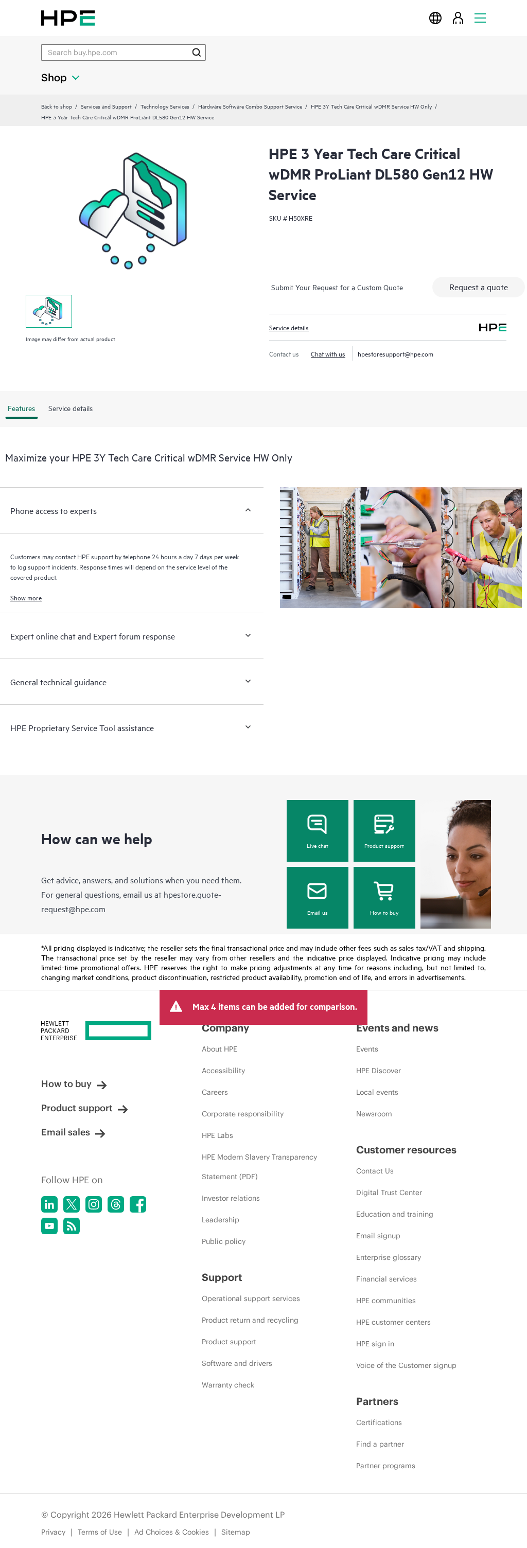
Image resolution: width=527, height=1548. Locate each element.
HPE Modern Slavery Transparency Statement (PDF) (259, 1166)
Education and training (394, 1214)
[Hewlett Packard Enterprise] (68, 17)
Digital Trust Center (389, 1192)
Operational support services (251, 1298)
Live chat (317, 845)
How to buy (384, 912)
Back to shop (56, 106)
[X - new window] (71, 1204)
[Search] (196, 52)
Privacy (53, 1532)
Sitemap (235, 1532)
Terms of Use (100, 1532)
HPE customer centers (393, 1322)
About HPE (219, 1049)
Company (225, 1027)
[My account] (458, 17)
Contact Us (375, 1171)
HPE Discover (378, 1070)
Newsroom (374, 1113)
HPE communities (386, 1300)
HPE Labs (217, 1135)
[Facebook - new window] (138, 1204)
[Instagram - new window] (93, 1204)
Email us (317, 912)
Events (367, 1049)
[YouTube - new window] (49, 1226)
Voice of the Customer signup (406, 1365)
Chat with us (328, 353)
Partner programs (385, 1465)
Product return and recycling (250, 1320)
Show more (26, 597)
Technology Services (164, 106)
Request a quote (478, 286)
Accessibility (223, 1070)
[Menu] (480, 17)
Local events (377, 1092)
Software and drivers (237, 1363)
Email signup (378, 1235)
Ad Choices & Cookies (171, 1532)
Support (222, 1277)
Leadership (220, 1219)
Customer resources (406, 1149)
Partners (377, 1401)
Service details (289, 327)
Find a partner (380, 1444)
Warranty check (228, 1385)
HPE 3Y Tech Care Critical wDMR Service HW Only (371, 106)
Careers (215, 1092)
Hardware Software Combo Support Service (250, 106)
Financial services (386, 1279)
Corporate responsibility (243, 1113)
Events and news (397, 1027)
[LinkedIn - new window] (49, 1204)
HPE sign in (375, 1343)
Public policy (223, 1241)
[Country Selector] (435, 17)
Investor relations (231, 1198)
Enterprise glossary (388, 1257)
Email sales (65, 1132)
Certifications (379, 1422)
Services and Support (106, 106)
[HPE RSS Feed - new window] (71, 1226)
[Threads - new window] (116, 1204)
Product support (384, 845)
